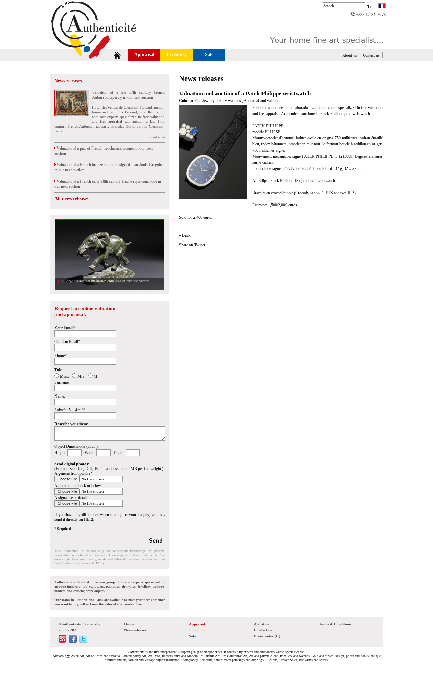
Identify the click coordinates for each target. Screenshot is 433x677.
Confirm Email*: (67, 341)
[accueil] (117, 55)
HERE (89, 519)
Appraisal (144, 54)
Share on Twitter (192, 245)
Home (129, 624)
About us (349, 55)
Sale (209, 54)
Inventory (177, 54)
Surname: (62, 382)
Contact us (371, 55)
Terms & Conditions (335, 624)
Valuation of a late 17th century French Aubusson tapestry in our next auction (128, 95)
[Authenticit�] (101, 45)
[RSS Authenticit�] (62, 641)
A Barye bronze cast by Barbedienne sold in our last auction (104, 281)
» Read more (156, 137)
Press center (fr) (267, 636)
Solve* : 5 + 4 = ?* (69, 410)
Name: (59, 396)
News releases (68, 80)
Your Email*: (65, 327)
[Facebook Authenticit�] (73, 641)
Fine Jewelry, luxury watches (218, 100)
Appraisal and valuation (262, 100)
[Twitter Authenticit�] (83, 641)
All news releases (71, 198)
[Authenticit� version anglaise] (382, 6)
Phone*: (61, 355)
